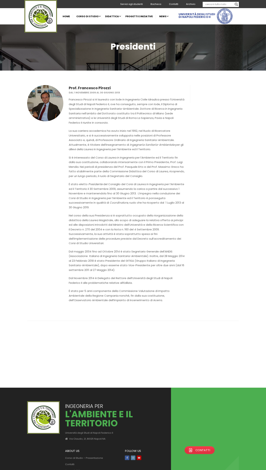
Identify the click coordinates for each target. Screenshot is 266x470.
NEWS (162, 16)
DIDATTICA (112, 16)
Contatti (173, 4)
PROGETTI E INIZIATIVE (139, 16)
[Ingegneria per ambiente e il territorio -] (40, 16)
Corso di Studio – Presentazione (84, 458)
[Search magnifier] (236, 4)
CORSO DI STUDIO (87, 16)
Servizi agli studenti (131, 4)
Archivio (190, 4)
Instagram (133, 458)
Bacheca (156, 4)
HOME (66, 16)
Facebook (127, 458)
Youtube (139, 458)
